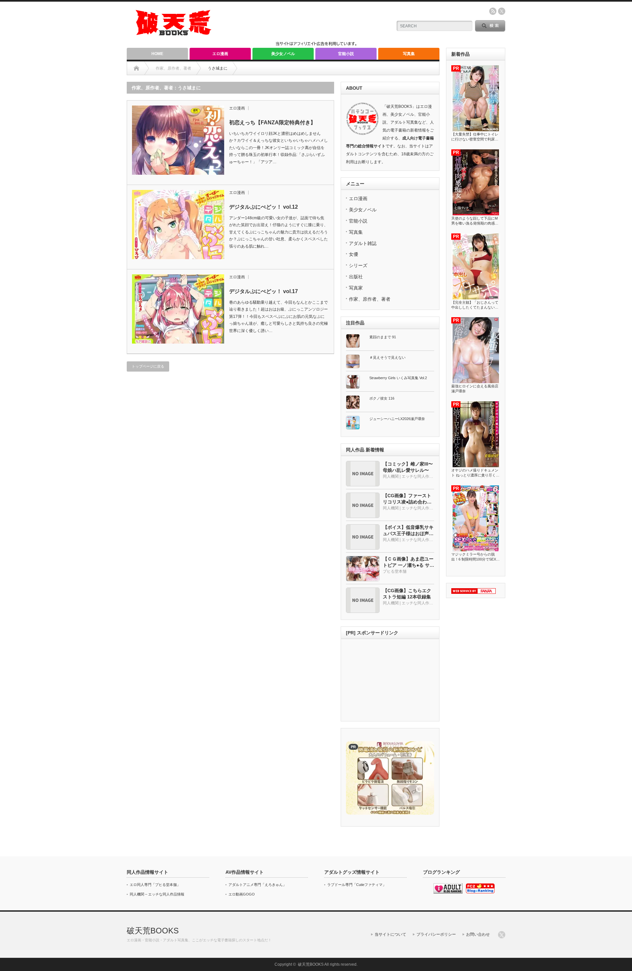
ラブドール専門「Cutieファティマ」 (356, 885)
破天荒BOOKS (153, 930)
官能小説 (346, 53)
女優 (353, 254)
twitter (501, 11)
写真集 (409, 53)
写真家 (356, 287)
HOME (157, 53)
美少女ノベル (283, 53)
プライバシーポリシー (436, 934)
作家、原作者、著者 (369, 299)
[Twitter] (501, 934)
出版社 (356, 276)
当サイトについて (390, 934)
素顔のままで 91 (382, 337)
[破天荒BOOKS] (173, 33)
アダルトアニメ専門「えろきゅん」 (257, 885)
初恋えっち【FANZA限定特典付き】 (272, 122)
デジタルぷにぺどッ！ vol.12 (263, 207)
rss (492, 11)
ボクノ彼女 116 (381, 398)
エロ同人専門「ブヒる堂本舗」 (155, 885)
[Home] (136, 68)
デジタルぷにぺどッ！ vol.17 (263, 291)
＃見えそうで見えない (387, 357)
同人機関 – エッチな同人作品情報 (157, 894)
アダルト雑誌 (363, 243)
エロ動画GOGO (241, 894)
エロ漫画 (220, 53)
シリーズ (358, 265)
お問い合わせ (478, 934)
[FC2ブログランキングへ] (480, 892)
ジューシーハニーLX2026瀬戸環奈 (397, 419)
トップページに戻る (148, 366)
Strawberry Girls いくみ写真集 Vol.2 (398, 378)
